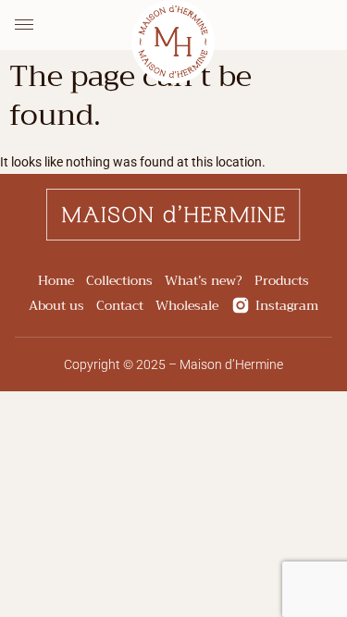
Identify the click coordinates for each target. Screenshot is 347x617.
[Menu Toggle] (24, 25)
